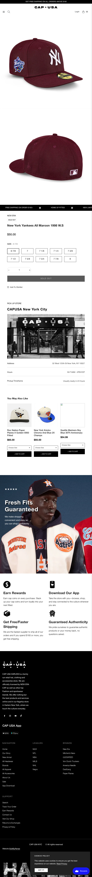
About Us (6, 778)
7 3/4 (41, 259)
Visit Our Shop (8, 819)
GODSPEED (68, 757)
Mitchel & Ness (69, 753)
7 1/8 (41, 251)
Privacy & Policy (8, 827)
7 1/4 (56, 251)
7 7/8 (56, 259)
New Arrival (7, 757)
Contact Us (7, 815)
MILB (35, 761)
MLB (35, 749)
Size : (12, 244)
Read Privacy (62, 864)
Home (4, 749)
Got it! (41, 870)
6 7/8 (13, 251)
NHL (34, 765)
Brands (5, 765)
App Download (8, 786)
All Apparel (6, 769)
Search (5, 803)
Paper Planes (68, 773)
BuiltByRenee (14, 849)
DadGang (67, 769)
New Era (11, 216)
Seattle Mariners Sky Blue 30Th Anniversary (71, 431)
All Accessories (8, 773)
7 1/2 (13, 259)
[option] (46, 63)
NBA (35, 757)
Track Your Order (9, 807)
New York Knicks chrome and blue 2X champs (44, 432)
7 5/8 (27, 259)
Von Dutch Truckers (71, 761)
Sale (4, 782)
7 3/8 (70, 251)
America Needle (69, 765)
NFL (34, 753)
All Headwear (7, 761)
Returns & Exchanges (11, 823)
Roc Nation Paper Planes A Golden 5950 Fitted (18, 432)
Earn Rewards (8, 811)
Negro (35, 769)
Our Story (6, 753)
